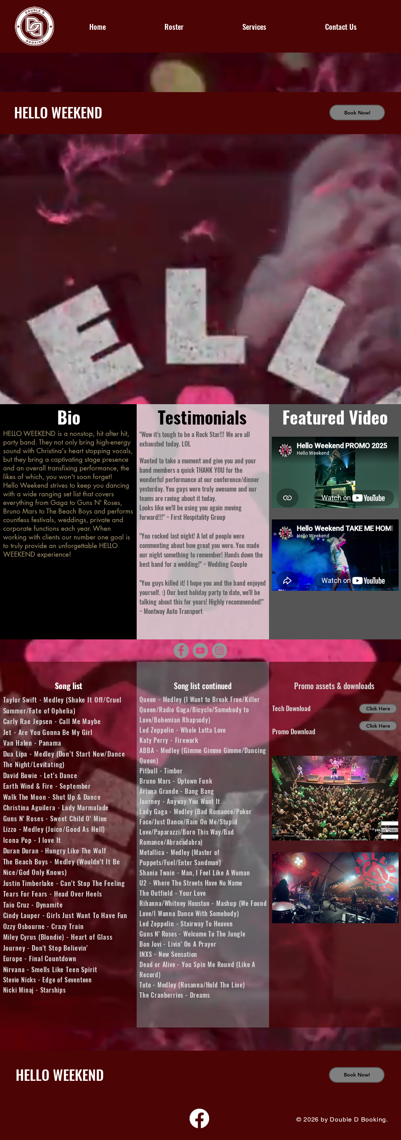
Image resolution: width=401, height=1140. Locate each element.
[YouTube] (200, 650)
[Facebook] (181, 650)
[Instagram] (219, 650)
